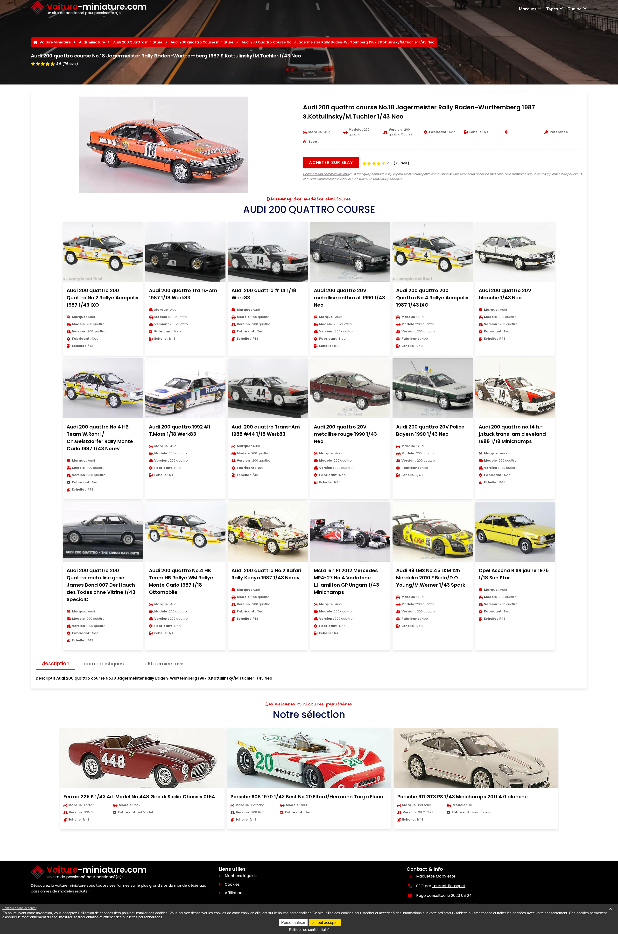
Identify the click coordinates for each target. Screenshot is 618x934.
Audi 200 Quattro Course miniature (202, 42)
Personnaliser (293, 922)
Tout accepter (327, 922)
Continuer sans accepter (19, 908)
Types (552, 8)
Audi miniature (92, 42)
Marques (527, 8)
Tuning (575, 8)
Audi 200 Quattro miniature (137, 42)
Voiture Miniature (55, 42)
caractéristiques (104, 663)
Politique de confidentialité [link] (309, 929)
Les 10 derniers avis (161, 663)
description (55, 663)
